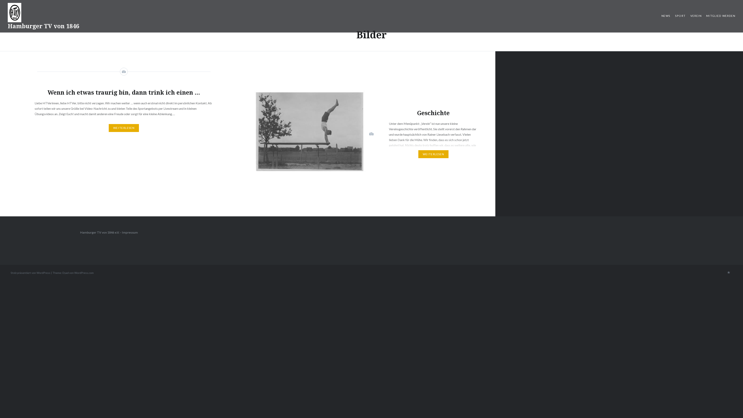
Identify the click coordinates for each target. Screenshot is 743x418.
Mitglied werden (720, 15)
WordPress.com (84, 272)
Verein (696, 15)
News (666, 15)
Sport (680, 15)
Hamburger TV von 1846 (43, 26)
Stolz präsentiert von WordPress (30, 272)
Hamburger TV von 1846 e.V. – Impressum (109, 232)
